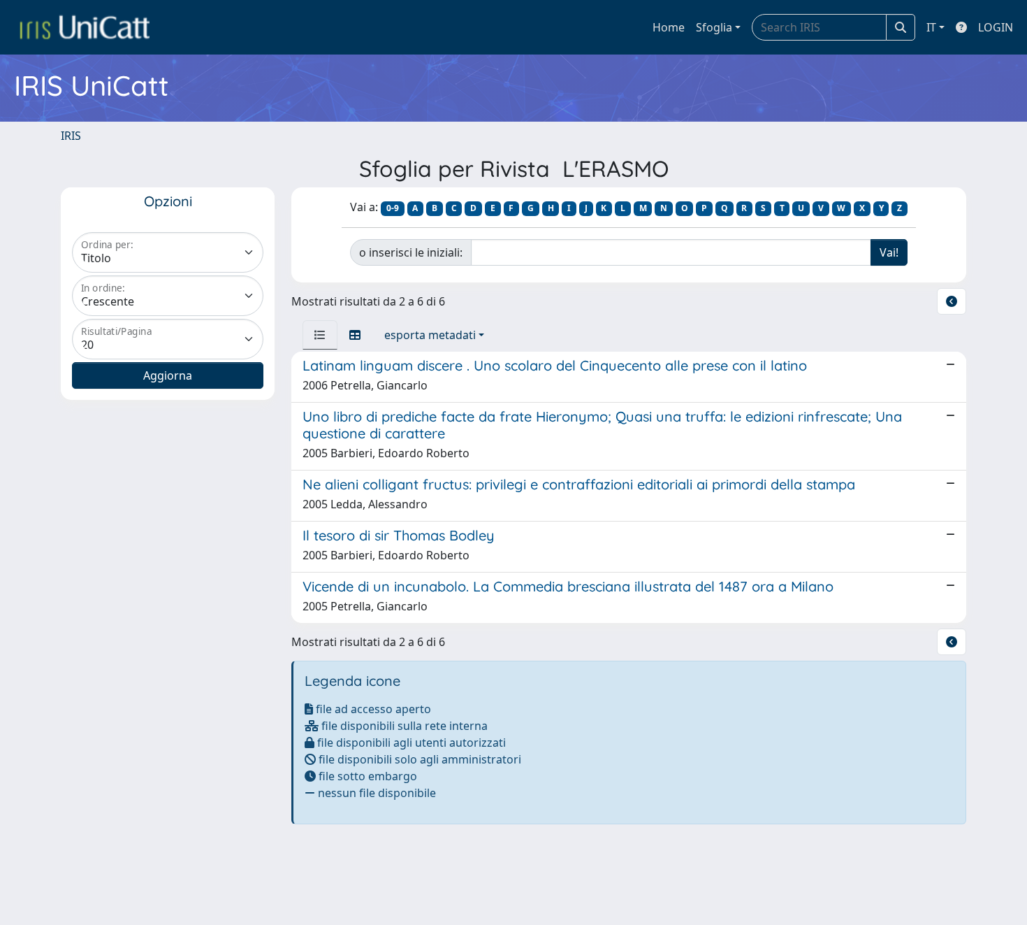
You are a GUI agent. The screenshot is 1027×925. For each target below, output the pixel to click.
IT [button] (931, 27)
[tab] (320, 335)
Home (669, 27)
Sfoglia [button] (714, 27)
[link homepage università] (84, 27)
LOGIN (995, 27)
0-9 (392, 208)
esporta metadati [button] (430, 335)
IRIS (71, 135)
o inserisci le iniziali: (410, 252)
